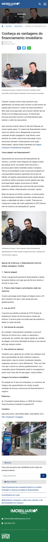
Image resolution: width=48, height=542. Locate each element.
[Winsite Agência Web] (5, 536)
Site (3, 417)
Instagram (19, 417)
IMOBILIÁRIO (18, 26)
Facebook (10, 417)
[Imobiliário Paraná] (24, 511)
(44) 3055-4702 (9, 523)
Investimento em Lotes (11, 495)
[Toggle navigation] (44, 4)
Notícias (9, 26)
